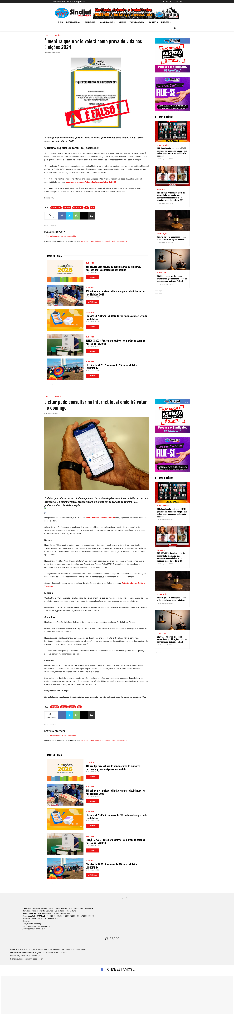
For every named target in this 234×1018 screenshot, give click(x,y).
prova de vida (77, 208)
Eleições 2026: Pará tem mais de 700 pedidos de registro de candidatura (116, 317)
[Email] (84, 216)
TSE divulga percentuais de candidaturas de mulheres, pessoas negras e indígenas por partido (113, 268)
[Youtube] (180, 1)
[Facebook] (163, 1)
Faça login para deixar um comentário (61, 236)
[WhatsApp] (76, 216)
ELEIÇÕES (57, 35)
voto (92, 208)
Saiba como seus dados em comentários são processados (104, 241)
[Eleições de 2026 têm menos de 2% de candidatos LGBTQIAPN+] (65, 369)
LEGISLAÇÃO (162, 233)
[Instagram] (167, 1)
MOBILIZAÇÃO (163, 145)
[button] (175, 28)
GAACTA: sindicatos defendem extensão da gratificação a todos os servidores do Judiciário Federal (172, 279)
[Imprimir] (91, 216)
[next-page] (52, 384)
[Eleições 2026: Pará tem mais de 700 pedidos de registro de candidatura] (65, 320)
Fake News (67, 208)
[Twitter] (174, 1)
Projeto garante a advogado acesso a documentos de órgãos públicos (171, 238)
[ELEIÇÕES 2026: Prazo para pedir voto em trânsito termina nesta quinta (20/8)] (65, 344)
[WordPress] (177, 1)
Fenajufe (161, 189)
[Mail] (170, 1)
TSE (86, 208)
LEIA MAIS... (92, 277)
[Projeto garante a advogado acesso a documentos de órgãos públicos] (172, 220)
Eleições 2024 (56, 208)
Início (47, 35)
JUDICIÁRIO (161, 273)
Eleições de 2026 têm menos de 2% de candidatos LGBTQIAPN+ (111, 366)
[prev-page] (48, 384)
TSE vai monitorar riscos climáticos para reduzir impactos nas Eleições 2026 (115, 292)
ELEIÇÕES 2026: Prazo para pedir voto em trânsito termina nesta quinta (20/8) (115, 342)
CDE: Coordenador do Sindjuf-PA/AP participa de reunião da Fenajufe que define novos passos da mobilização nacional (172, 152)
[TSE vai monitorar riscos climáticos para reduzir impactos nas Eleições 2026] (65, 295)
